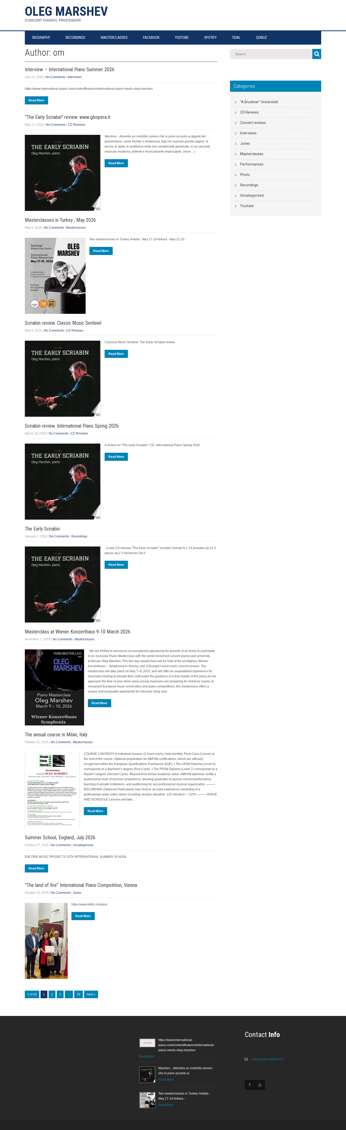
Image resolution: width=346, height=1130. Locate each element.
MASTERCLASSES (114, 37)
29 (78, 994)
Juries (77, 893)
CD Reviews (76, 124)
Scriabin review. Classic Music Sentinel (63, 323)
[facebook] (250, 1085)
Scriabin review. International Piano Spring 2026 (72, 426)
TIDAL (236, 37)
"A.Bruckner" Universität (259, 102)
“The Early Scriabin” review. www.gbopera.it (67, 117)
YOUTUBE (182, 37)
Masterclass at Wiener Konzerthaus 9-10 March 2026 (77, 632)
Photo (245, 175)
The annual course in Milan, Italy (56, 735)
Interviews (75, 77)
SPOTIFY (210, 37)
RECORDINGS (75, 37)
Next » (91, 994)
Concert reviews (253, 123)
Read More (36, 100)
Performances (251, 164)
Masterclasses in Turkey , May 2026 (60, 220)
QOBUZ (261, 37)
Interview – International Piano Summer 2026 (69, 69)
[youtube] (260, 1085)
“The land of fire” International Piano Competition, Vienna (81, 885)
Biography (41, 37)
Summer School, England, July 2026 (60, 837)
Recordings (79, 536)
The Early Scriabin (42, 529)
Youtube (247, 206)
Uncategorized (83, 845)
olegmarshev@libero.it (267, 1059)
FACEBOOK (151, 37)
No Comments (55, 77)
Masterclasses (76, 227)
